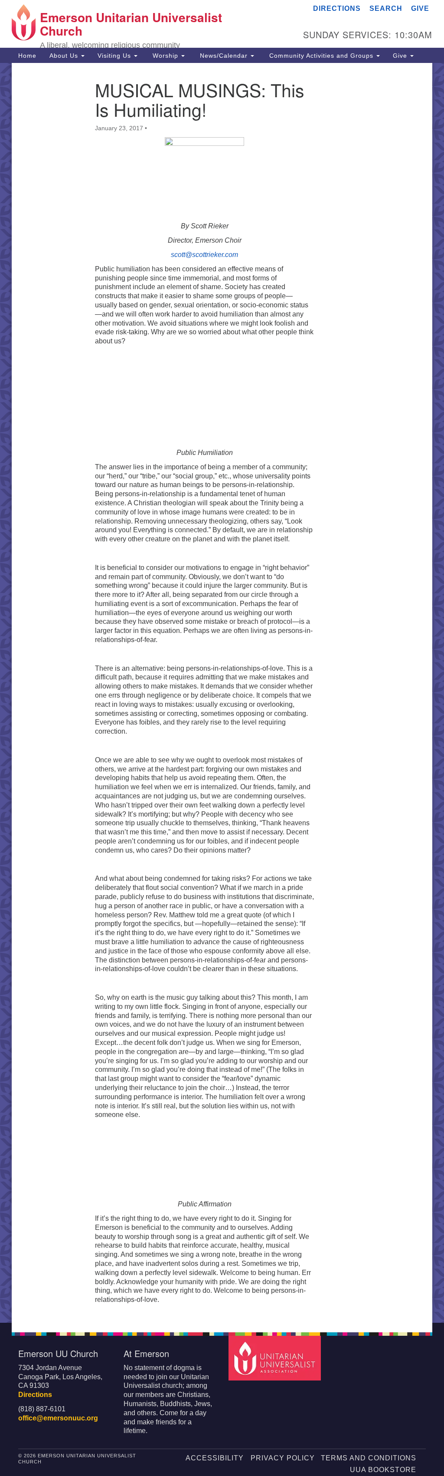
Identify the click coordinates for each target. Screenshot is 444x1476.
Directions (337, 8)
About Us (64, 55)
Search (385, 8)
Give (420, 8)
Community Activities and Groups (321, 55)
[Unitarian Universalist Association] (276, 1357)
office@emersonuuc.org (58, 1418)
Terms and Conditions (368, 1458)
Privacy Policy (283, 1458)
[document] (222, 693)
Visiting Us (115, 55)
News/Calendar (224, 55)
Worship (165, 55)
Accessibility (215, 1458)
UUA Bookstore (383, 1469)
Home (27, 55)
